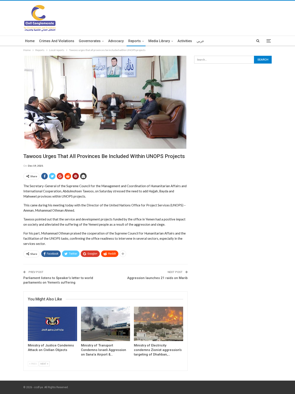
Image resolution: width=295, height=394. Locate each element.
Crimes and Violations (56, 41)
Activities (185, 41)
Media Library (159, 41)
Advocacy (116, 41)
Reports (134, 41)
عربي (200, 41)
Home (30, 41)
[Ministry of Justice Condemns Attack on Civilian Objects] (52, 324)
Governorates (90, 41)
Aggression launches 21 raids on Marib (157, 278)
